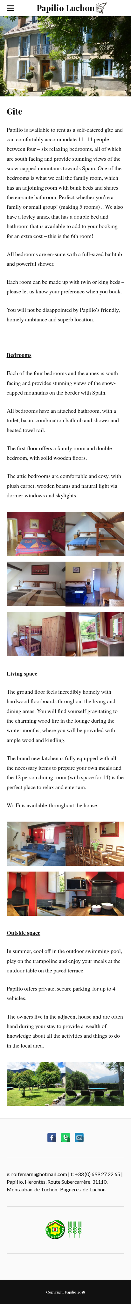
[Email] (79, 1137)
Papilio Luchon (66, 7)
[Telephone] (65, 1137)
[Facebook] (52, 1137)
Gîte (14, 111)
